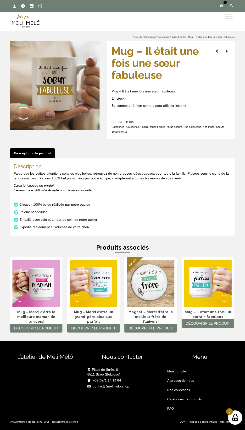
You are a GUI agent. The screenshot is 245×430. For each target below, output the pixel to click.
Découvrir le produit (36, 328)
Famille (144, 126)
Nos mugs (209, 126)
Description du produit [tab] (32, 153)
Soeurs (220, 126)
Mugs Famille (157, 126)
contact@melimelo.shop (110, 386)
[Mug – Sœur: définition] (217, 51)
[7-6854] (55, 85)
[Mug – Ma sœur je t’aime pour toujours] (226, 51)
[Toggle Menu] (229, 16)
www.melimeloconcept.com (27, 421)
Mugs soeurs (174, 126)
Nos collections (192, 126)
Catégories (132, 126)
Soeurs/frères (119, 131)
